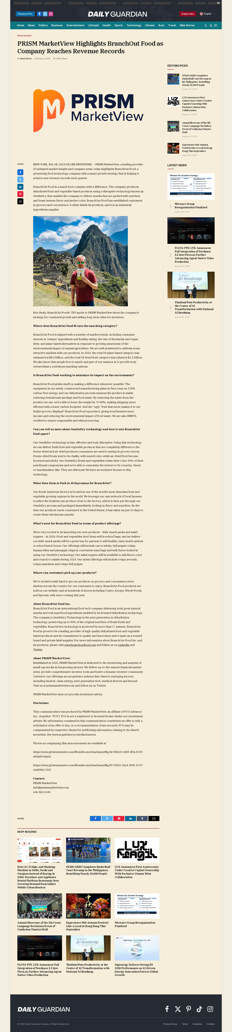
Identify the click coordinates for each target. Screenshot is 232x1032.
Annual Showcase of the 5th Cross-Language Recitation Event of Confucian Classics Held (39, 926)
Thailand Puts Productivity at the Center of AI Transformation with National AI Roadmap (87, 968)
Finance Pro (25, 13)
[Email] (20, 201)
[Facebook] (20, 172)
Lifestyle (93, 25)
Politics (43, 25)
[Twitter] (20, 180)
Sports (119, 25)
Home (20, 25)
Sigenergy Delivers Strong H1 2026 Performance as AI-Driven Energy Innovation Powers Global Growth (136, 970)
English (207, 13)
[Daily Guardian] (117, 13)
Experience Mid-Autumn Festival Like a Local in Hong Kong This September (87, 926)
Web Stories (187, 25)
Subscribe (188, 13)
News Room (26, 58)
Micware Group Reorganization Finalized (135, 924)
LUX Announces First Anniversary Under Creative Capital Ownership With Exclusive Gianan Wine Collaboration (137, 872)
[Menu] (215, 25)
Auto (161, 25)
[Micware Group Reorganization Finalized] (137, 906)
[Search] (211, 25)
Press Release (24, 36)
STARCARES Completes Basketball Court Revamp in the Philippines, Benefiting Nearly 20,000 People (88, 870)
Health (107, 25)
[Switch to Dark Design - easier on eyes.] (206, 25)
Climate (150, 25)
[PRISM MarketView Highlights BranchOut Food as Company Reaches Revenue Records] (88, 110)
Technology (134, 25)
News (31, 25)
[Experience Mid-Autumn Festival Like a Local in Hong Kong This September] (88, 906)
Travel (172, 25)
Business (57, 25)
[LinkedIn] (20, 187)
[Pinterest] (20, 194)
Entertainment (75, 25)
